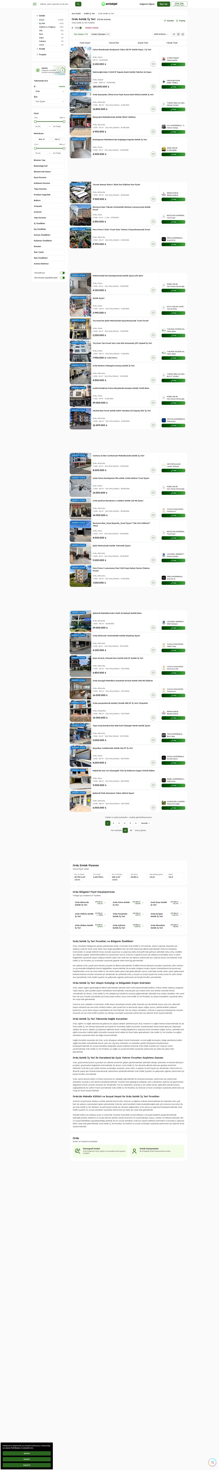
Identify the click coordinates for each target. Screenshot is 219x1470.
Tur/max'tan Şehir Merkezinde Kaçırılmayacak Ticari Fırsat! (121, 321)
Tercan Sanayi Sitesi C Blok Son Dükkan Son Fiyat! (116, 184)
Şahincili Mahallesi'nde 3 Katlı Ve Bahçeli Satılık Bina (117, 613)
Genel (41, 45)
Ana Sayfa (76, 13)
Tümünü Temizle (91, 28)
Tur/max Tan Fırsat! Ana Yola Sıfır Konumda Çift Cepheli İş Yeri (122, 343)
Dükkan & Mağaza (47, 27)
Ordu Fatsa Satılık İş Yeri (121, 903)
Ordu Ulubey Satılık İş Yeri (84, 926)
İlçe (35, 97)
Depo (41, 38)
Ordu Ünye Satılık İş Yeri (159, 903)
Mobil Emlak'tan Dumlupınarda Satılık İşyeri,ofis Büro (118, 276)
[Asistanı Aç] (212, 1462)
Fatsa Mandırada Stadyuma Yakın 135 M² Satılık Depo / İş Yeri (122, 49)
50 (131, 830)
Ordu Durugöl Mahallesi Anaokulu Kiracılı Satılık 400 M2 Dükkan (123, 681)
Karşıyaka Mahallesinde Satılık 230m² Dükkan (114, 117)
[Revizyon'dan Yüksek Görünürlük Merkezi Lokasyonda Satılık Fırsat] (80, 215)
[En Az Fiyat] (35, 121)
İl (34, 86)
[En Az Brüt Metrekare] (35, 148)
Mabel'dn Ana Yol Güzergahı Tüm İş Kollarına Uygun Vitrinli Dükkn (124, 771)
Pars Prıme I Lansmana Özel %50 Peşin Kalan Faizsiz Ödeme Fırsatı (121, 569)
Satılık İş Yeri (89, 13)
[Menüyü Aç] (34, 4)
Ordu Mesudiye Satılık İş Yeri (158, 926)
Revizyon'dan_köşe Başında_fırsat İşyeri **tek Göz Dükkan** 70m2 (121, 524)
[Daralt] (37, 23)
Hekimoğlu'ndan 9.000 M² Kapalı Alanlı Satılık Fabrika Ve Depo (122, 72)
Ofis (40, 30)
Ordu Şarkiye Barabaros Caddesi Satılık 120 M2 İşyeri (118, 501)
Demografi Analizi (91, 1148)
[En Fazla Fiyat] (64, 121)
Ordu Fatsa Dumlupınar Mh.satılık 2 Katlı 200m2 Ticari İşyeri (121, 478)
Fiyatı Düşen (85, 43)
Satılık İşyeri (98, 298)
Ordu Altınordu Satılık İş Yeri (82, 903)
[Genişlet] (37, 20)
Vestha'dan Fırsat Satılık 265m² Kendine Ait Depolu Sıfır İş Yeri (122, 411)
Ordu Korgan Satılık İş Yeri (157, 915)
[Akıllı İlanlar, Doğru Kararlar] (109, 4)
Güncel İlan (114, 43)
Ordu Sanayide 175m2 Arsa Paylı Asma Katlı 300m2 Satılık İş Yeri (123, 94)
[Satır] (174, 34)
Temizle (62, 86)
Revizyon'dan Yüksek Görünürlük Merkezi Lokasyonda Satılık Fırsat (121, 208)
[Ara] (78, 4)
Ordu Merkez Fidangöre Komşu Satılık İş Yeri (113, 366)
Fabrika (42, 41)
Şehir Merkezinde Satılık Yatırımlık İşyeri (112, 546)
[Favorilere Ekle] (153, 64)
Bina (41, 34)
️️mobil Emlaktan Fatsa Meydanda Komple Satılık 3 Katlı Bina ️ (121, 388)
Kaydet (170, 21)
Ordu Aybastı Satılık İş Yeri (119, 926)
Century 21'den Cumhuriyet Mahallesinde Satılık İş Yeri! (118, 456)
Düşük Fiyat (143, 43)
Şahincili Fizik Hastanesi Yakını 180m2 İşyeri (113, 793)
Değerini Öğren (147, 4)
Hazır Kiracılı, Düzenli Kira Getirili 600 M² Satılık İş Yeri (118, 658)
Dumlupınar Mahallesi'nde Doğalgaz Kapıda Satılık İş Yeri (120, 139)
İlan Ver (164, 4)
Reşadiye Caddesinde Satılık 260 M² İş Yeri (113, 748)
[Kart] (178, 34)
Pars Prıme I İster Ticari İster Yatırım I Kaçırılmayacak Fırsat (121, 229)
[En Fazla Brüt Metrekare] (64, 148)
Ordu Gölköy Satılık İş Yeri (84, 915)
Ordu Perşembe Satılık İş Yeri (120, 915)
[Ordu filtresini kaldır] (80, 28)
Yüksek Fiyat (171, 43)
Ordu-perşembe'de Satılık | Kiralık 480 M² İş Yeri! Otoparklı (120, 703)
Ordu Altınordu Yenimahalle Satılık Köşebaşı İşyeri (116, 636)
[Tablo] (183, 34)
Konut (41, 20)
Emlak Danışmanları (149, 1148)
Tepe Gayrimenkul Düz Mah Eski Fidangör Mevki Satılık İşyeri (121, 726)
